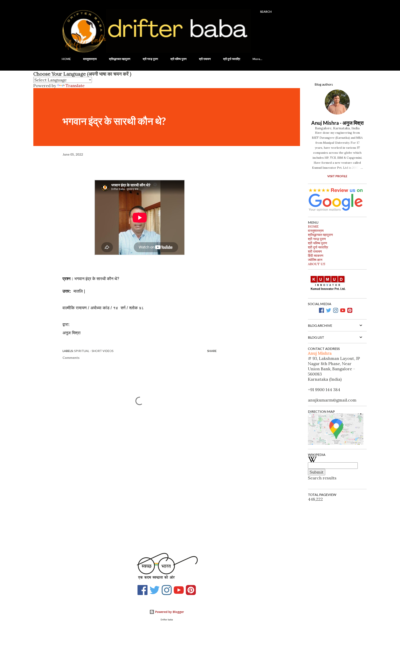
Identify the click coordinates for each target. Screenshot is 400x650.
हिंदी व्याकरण (315, 255)
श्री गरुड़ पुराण (150, 59)
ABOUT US (316, 264)
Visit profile (337, 176)
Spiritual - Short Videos (94, 351)
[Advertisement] (132, 497)
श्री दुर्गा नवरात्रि (231, 59)
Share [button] (212, 351)
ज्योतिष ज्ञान (315, 260)
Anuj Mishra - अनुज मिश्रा (337, 123)
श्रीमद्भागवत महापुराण (119, 59)
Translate (75, 85)
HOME (66, 59)
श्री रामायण (205, 59)
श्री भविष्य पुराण (178, 59)
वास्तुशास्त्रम (90, 59)
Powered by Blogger (169, 612)
